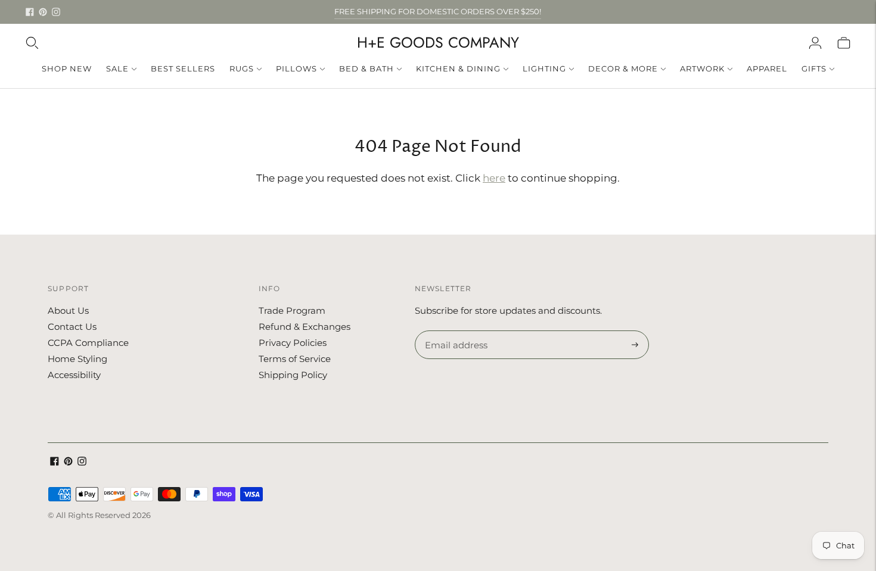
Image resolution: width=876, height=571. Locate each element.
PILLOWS (296, 68)
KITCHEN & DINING (458, 68)
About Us (68, 310)
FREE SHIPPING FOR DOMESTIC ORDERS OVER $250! (437, 11)
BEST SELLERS (183, 68)
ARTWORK (702, 68)
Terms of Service (295, 358)
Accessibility (74, 374)
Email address (454, 331)
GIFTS (814, 68)
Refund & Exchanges (304, 326)
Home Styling (77, 358)
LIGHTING (544, 68)
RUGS (241, 68)
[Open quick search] (32, 43)
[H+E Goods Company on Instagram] (56, 12)
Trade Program (292, 310)
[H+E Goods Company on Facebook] (30, 12)
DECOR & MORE (623, 68)
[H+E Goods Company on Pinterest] (43, 12)
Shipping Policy (293, 374)
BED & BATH (366, 68)
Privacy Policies (293, 342)
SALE (117, 68)
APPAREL (767, 68)
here (494, 178)
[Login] (815, 43)
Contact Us (72, 326)
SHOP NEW (67, 68)
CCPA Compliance (88, 342)
